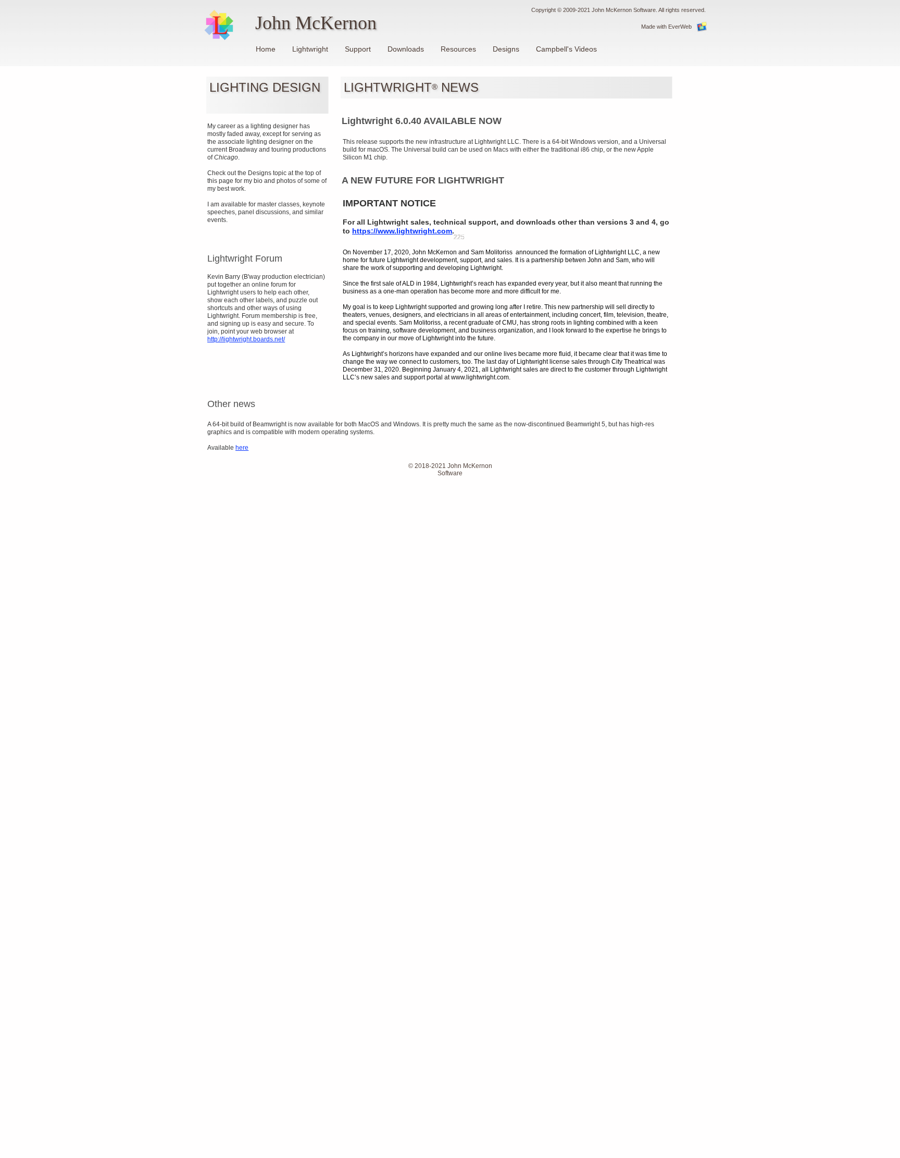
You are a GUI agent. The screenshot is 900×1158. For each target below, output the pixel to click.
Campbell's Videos (566, 49)
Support (358, 49)
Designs (506, 49)
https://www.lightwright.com (402, 231)
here (241, 447)
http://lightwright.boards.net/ (246, 339)
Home (266, 49)
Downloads (406, 49)
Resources (458, 49)
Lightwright (310, 49)
